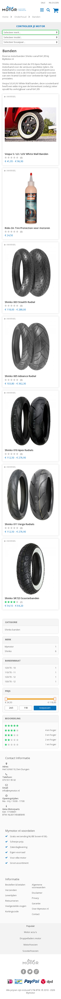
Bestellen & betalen (15, 884)
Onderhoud (20, 16)
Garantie (36, 903)
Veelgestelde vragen (15, 906)
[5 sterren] (30, 725)
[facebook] (23, 971)
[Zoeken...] (48, 10)
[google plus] (36, 971)
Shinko (30, 651)
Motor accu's (30, 932)
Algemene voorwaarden (38, 886)
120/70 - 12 (30, 677)
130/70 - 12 (30, 681)
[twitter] (30, 971)
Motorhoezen (31, 945)
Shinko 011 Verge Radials (19, 524)
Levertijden (11, 895)
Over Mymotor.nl (40, 908)
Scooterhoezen (30, 951)
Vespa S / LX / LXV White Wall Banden (26, 154)
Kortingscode (12, 911)
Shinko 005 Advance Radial (20, 376)
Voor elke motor (18, 857)
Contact (35, 914)
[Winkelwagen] (56, 10)
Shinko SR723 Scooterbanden (22, 598)
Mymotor (30, 646)
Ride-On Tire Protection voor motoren (27, 228)
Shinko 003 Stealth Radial (20, 302)
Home (5, 16)
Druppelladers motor (30, 938)
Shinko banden (12, 629)
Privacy (35, 898)
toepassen (44, 707)
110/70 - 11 (30, 672)
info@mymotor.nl (11, 790)
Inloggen (54, 2)
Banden (36, 16)
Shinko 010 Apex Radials (19, 450)
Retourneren (11, 900)
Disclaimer (37, 892)
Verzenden (11, 890)
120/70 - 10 (30, 667)
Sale (43, 2)
